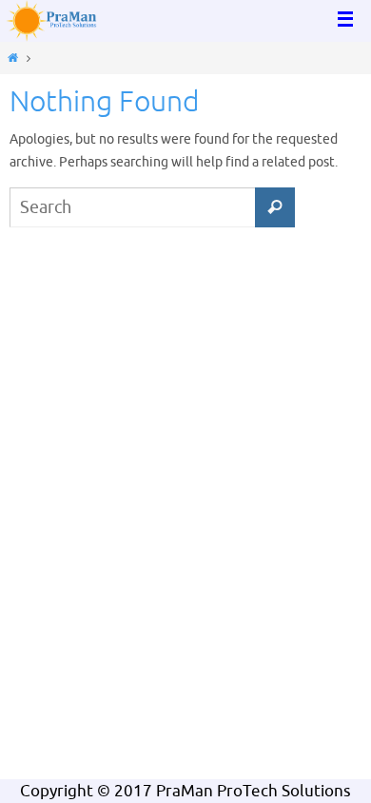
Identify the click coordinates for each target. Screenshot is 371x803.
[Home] (13, 58)
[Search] (275, 207)
